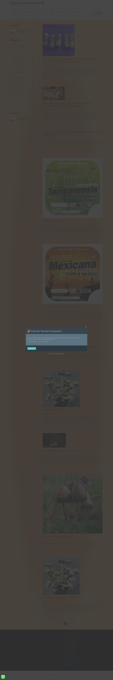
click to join (32, 348)
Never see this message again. (56, 353)
